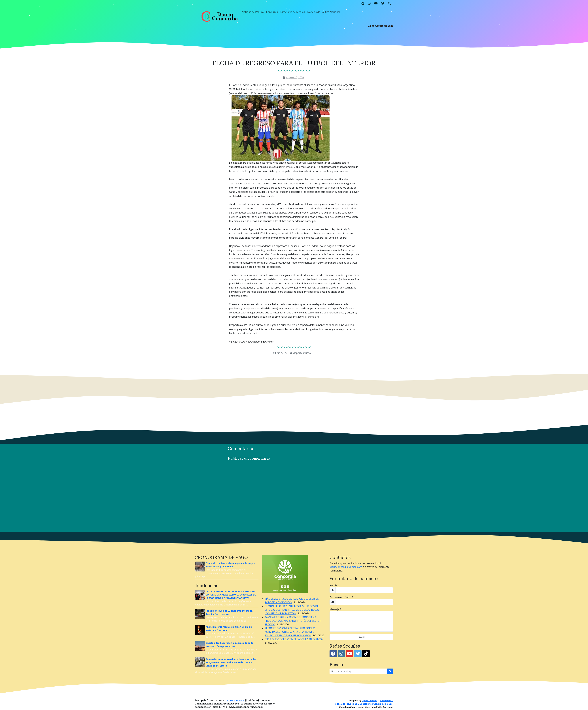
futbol (307, 353)
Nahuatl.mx (386, 700)
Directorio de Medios (292, 12)
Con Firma (272, 12)
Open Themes (369, 700)
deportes (298, 353)
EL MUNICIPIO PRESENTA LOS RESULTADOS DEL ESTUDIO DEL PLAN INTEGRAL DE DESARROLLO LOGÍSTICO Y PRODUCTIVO (292, 609)
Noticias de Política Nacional (323, 12)
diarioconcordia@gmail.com (346, 567)
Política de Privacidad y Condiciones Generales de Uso (363, 703)
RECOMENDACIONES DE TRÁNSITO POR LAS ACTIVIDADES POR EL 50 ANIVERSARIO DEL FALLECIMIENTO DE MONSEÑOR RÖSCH (290, 631)
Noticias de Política (253, 12)
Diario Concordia (235, 700)
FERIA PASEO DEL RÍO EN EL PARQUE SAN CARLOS (293, 639)
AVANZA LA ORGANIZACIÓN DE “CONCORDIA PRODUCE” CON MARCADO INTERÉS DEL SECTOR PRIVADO (293, 620)
